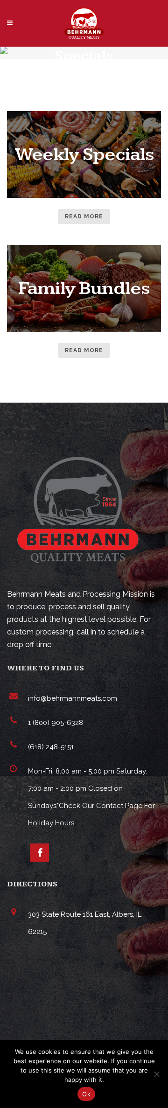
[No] (156, 1074)
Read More (84, 216)
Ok (86, 1094)
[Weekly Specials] (84, 195)
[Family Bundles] (84, 329)
